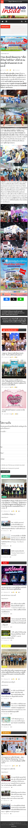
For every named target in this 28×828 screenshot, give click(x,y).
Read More (4, 517)
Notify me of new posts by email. (10, 468)
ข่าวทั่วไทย (4, 666)
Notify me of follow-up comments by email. (13, 465)
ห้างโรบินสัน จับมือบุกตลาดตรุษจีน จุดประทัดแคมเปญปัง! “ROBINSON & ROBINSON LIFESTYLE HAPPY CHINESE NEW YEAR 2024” (13, 312)
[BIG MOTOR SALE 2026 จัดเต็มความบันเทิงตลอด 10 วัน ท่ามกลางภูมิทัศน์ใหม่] (14, 575)
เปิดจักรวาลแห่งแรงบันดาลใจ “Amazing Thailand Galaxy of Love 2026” (18, 553)
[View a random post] (25, 21)
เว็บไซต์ (2, 459)
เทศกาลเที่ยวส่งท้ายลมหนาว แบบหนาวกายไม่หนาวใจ (13, 410)
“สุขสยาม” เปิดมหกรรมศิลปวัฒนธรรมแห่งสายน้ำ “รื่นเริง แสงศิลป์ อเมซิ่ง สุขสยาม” (12, 354)
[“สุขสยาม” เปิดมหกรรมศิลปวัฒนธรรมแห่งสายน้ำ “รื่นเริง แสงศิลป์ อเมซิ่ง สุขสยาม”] (14, 342)
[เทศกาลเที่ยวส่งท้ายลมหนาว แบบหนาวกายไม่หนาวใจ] (14, 399)
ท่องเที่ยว (3, 48)
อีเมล (2, 453)
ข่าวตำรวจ (4, 753)
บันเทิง (3, 583)
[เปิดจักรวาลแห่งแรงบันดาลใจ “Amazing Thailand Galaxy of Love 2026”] (5, 552)
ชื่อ (2, 447)
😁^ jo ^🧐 (13, 357)
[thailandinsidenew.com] (2, 21)
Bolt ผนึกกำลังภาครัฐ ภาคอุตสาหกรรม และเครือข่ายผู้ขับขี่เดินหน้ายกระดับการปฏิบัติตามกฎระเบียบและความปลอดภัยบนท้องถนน (13, 673)
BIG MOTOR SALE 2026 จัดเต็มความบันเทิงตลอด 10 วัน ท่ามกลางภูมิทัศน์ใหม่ (13, 588)
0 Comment (17, 70)
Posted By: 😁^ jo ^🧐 (6, 70)
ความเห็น (3, 431)
